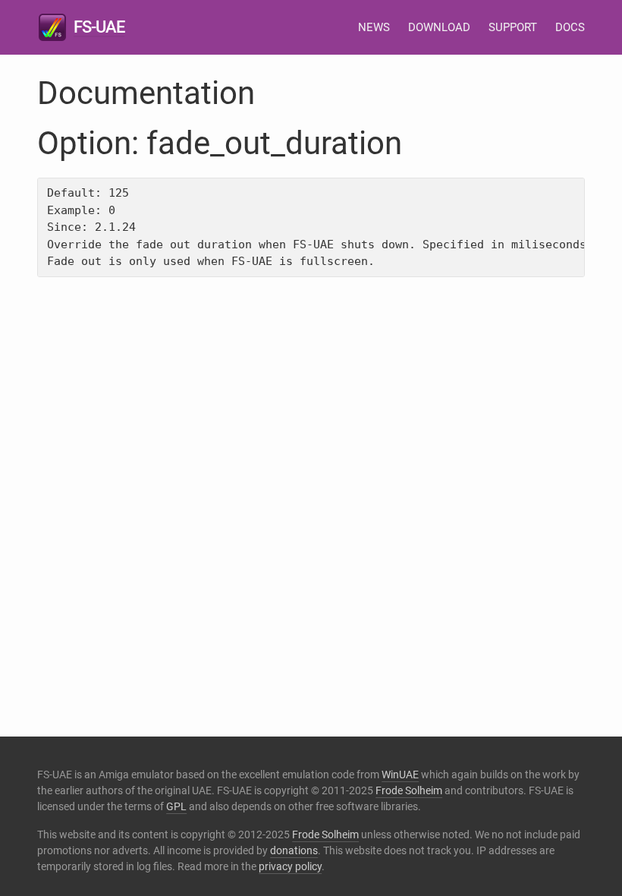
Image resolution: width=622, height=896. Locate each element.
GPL (176, 806)
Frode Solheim (408, 790)
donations (294, 850)
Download (439, 27)
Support (512, 27)
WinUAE (400, 774)
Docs (570, 27)
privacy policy (290, 866)
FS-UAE (99, 26)
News (374, 27)
